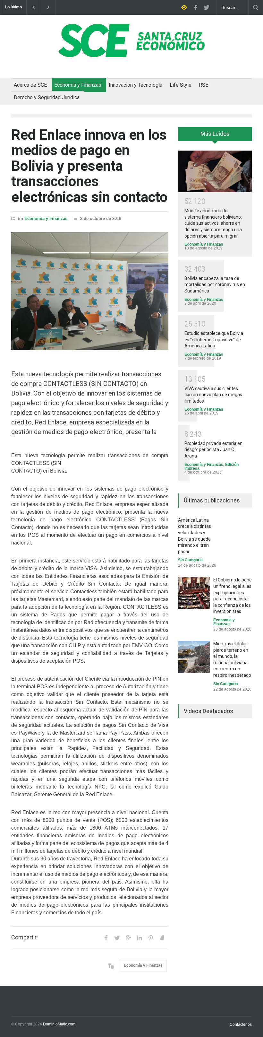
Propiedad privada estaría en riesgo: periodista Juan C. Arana (213, 449)
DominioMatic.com (59, 1024)
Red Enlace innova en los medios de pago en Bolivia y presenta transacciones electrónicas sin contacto (89, 165)
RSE (203, 85)
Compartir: (24, 937)
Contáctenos (241, 1024)
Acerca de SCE (30, 85)
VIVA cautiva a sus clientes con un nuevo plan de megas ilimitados (213, 395)
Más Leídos (215, 133)
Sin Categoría (190, 560)
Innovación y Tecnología (135, 85)
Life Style (180, 85)
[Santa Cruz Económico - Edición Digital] (131, 54)
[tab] (215, 136)
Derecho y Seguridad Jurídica (47, 97)
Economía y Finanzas (77, 85)
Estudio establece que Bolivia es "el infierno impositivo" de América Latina (213, 339)
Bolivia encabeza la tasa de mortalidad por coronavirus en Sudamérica (214, 284)
